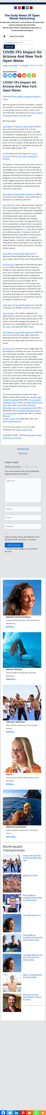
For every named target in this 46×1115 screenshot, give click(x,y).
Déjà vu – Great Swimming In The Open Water (32, 976)
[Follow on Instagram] (19, 7)
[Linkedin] (15, 76)
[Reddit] (24, 76)
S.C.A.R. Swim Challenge (26, 156)
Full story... (10, 627)
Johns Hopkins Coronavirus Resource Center (23, 114)
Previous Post (23, 449)
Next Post (23, 453)
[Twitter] (10, 76)
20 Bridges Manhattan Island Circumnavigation (19, 406)
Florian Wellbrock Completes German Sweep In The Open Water (32, 897)
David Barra (8, 126)
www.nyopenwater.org (12, 421)
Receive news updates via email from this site (21, 550)
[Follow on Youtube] (31, 7)
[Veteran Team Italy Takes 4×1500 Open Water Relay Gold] (12, 863)
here (29, 115)
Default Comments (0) (12, 467)
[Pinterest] (19, 76)
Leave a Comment (10, 65)
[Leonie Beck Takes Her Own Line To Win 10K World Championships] (12, 963)
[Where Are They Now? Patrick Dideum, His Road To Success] (12, 1002)
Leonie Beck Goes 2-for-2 (32, 915)
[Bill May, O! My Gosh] (12, 883)
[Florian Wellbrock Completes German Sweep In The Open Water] (12, 903)
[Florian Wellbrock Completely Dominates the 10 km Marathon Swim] (12, 943)
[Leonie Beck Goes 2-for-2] (12, 923)
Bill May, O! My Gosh (30, 875)
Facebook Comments (29, 467)
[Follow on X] (23, 7)
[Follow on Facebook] (15, 7)
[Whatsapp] (29, 76)
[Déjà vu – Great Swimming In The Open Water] (12, 983)
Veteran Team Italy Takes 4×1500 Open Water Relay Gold (32, 857)
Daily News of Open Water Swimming (18, 194)
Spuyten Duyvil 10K (11, 418)
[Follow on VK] (27, 7)
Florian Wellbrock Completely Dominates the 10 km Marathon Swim (32, 937)
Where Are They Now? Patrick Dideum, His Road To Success (32, 996)
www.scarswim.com (24, 429)
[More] (34, 76)
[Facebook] (5, 76)
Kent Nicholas (8, 205)
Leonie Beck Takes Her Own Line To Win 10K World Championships (33, 957)
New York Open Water (24, 126)
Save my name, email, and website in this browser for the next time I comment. (22, 538)
